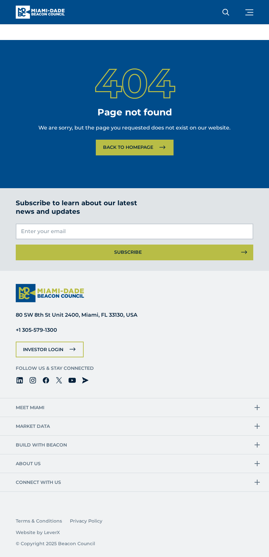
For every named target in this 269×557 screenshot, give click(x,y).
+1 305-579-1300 (36, 330)
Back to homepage (128, 147)
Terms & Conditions (39, 521)
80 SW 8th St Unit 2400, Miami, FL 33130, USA (76, 315)
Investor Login (43, 349)
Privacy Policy (86, 521)
